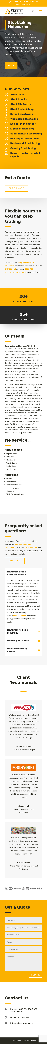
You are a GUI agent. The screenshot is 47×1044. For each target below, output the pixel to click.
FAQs (11, 66)
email (15, 615)
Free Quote (16, 188)
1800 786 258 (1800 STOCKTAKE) (27, 2)
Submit (35, 974)
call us (23, 615)
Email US (15, 561)
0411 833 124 (25, 5)
